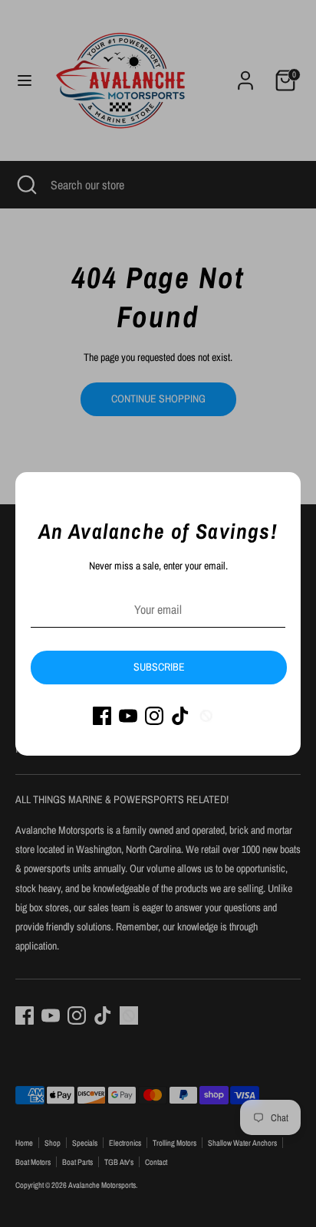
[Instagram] (154, 716)
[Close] (281, 492)
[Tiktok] (180, 716)
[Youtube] (128, 716)
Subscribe (159, 667)
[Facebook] (102, 716)
